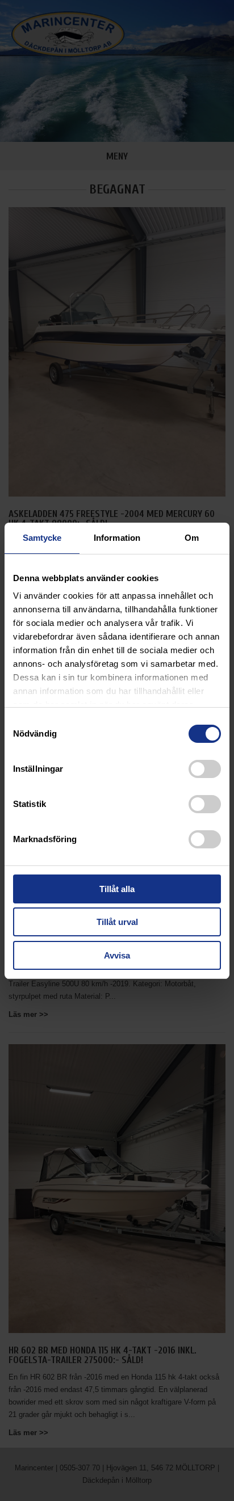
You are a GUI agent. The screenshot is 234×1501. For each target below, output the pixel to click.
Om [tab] (192, 538)
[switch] (205, 769)
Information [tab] (117, 538)
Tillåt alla (117, 889)
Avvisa (117, 955)
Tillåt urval (117, 922)
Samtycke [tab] (42, 538)
